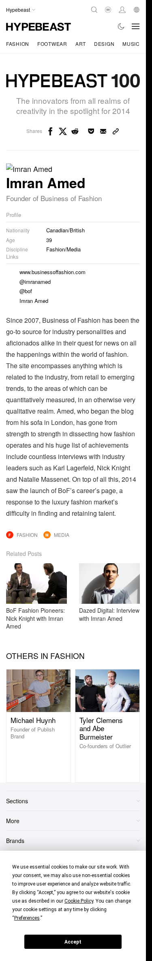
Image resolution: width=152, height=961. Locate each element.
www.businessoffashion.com (52, 272)
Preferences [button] (27, 918)
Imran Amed (33, 301)
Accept (72, 942)
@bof (25, 291)
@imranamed (35, 281)
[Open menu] (136, 26)
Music (131, 43)
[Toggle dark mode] (121, 26)
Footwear (52, 43)
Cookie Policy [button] (78, 901)
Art (80, 43)
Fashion (17, 43)
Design (104, 43)
